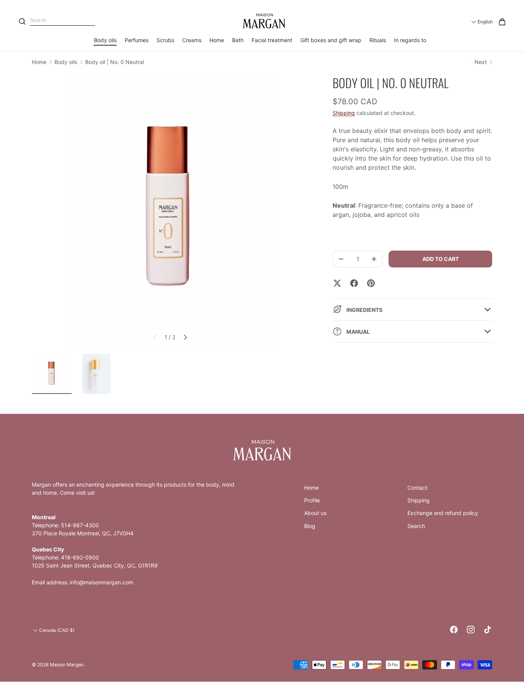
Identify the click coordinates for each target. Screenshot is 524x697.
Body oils (105, 40)
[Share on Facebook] (354, 283)
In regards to (410, 40)
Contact (417, 487)
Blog (309, 526)
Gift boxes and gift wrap (330, 40)
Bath (238, 40)
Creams (191, 40)
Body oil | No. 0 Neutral (114, 62)
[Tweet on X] (337, 283)
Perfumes (136, 40)
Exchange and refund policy (442, 513)
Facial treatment (272, 40)
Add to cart (440, 259)
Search (416, 526)
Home (216, 40)
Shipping (344, 113)
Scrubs (165, 40)
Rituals (377, 40)
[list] (170, 211)
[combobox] (62, 20)
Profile (312, 500)
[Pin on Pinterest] (371, 283)
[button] (502, 22)
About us (315, 513)
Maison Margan (67, 664)
